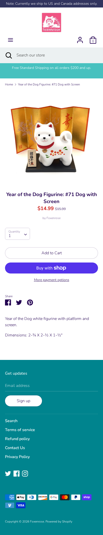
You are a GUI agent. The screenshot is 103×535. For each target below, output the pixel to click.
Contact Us (15, 448)
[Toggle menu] (10, 40)
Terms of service (20, 430)
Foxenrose (53, 218)
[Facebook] (17, 473)
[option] (51, 137)
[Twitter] (8, 473)
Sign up (23, 401)
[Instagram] (25, 473)
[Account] (80, 38)
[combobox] (17, 234)
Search (11, 421)
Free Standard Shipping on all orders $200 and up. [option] (51, 67)
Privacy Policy (17, 457)
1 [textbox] (9, 236)
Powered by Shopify (59, 522)
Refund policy (17, 439)
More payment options (51, 279)
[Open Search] (8, 55)
